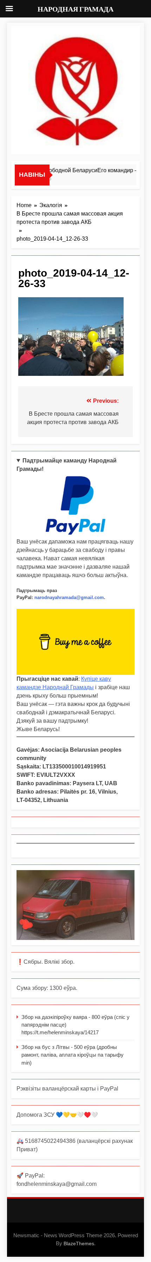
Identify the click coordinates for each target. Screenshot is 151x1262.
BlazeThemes (79, 1243)
